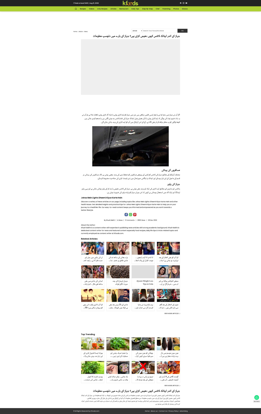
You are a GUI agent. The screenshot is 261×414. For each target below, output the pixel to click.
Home (147, 411)
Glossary (185, 9)
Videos (91, 9)
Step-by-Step (147, 9)
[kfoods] (130, 3)
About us (154, 411)
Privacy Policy (173, 411)
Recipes (83, 9)
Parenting (166, 9)
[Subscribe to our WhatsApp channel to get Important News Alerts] (256, 397)
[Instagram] (183, 3)
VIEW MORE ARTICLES (171, 313)
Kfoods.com (95, 411)
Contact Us (163, 411)
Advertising (184, 411)
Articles (113, 9)
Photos (176, 9)
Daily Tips (135, 9)
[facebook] (181, 3)
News (121, 220)
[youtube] (186, 3)
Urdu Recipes (102, 9)
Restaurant (123, 9)
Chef (157, 9)
